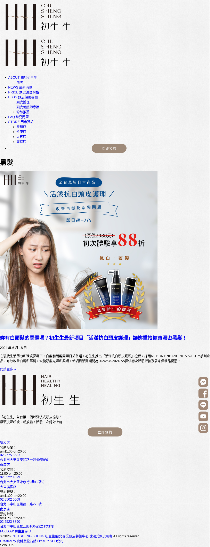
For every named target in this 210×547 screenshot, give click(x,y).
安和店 (21, 127)
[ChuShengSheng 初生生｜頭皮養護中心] (37, 34)
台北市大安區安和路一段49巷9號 (24, 460)
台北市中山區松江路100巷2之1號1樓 (27, 526)
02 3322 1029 (10, 477)
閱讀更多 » (8, 369)
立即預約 (109, 148)
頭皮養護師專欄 (27, 107)
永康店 (21, 132)
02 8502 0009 (10, 499)
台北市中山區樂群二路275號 (21, 504)
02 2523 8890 (10, 521)
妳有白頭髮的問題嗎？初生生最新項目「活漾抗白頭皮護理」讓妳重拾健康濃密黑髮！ (93, 338)
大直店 (21, 136)
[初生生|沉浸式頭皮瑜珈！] (41, 409)
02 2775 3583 (10, 455)
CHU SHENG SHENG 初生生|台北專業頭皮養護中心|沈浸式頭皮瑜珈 (61, 536)
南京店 (21, 141)
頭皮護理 (23, 102)
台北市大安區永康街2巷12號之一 (24, 482)
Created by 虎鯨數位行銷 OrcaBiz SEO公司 (31, 541)
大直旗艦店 (8, 487)
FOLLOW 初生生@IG (15, 531)
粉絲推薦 (23, 112)
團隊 (19, 82)
